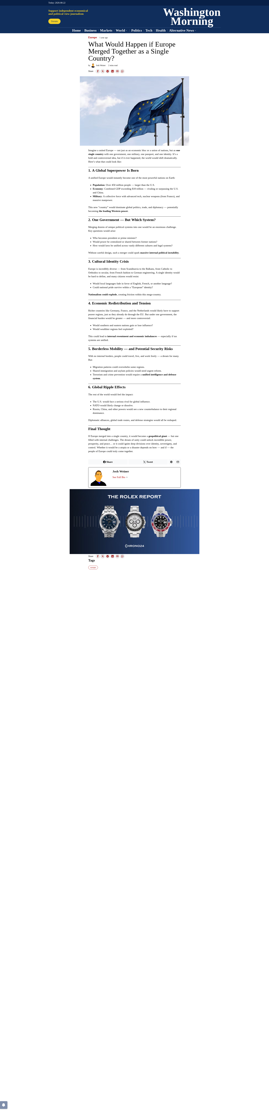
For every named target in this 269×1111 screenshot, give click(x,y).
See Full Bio (119, 477)
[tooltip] (98, 71)
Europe (92, 37)
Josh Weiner (101, 65)
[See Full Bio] (127, 477)
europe (93, 567)
